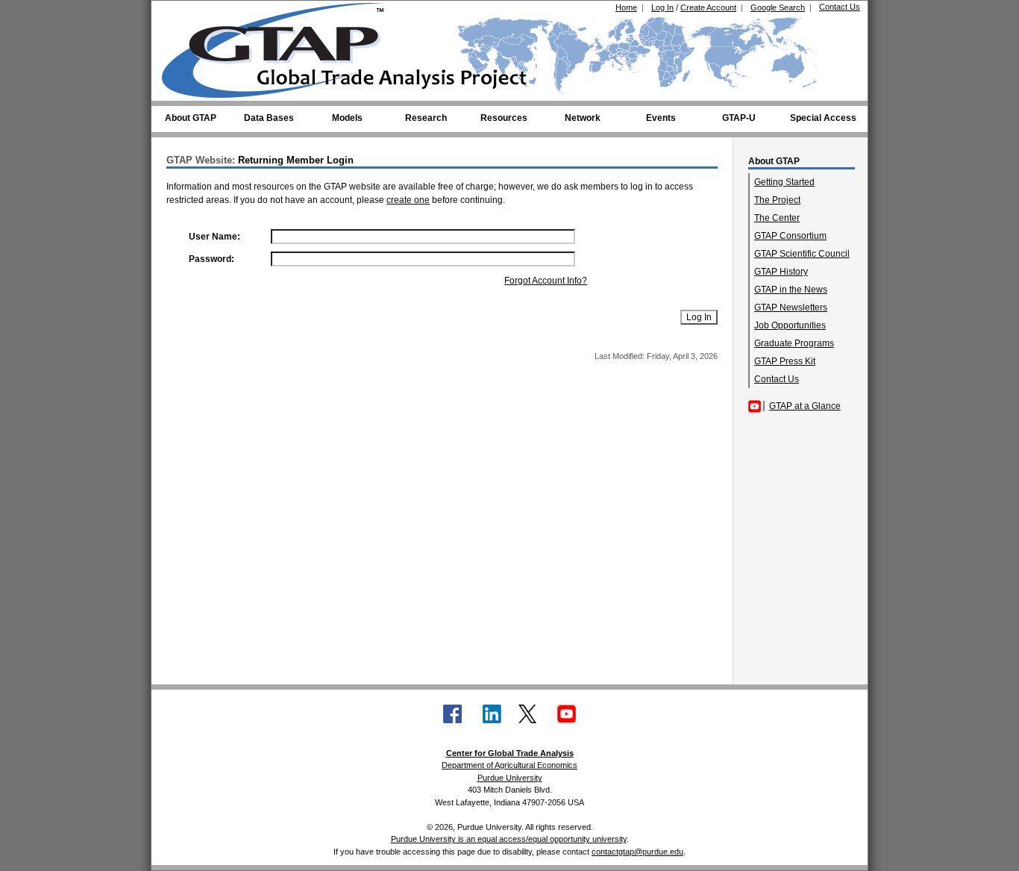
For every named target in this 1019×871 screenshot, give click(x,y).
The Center (777, 218)
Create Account (708, 7)
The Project (777, 200)
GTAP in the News (790, 289)
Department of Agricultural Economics (509, 765)
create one (408, 200)
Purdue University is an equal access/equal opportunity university (509, 838)
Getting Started (784, 182)
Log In (662, 7)
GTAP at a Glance (805, 406)
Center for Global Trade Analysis (510, 753)
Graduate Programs (794, 343)
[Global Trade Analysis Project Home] (282, 47)
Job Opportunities (790, 325)
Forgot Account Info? (545, 280)
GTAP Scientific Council (802, 254)
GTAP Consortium (790, 236)
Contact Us (839, 6)
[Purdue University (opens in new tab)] (184, 13)
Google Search (777, 7)
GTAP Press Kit (784, 361)
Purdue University (509, 777)
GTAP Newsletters (790, 307)
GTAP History (781, 271)
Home (626, 7)
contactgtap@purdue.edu (637, 851)
